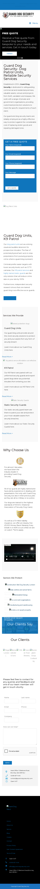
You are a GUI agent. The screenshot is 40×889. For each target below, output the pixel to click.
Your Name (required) (13, 145)
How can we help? (10, 727)
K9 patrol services (22, 270)
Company (8, 716)
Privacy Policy (11, 845)
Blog (8, 833)
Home (9, 821)
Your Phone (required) (13, 163)
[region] (20, 43)
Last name (25, 698)
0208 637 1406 (9, 4)
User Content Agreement (15, 849)
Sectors (9, 829)
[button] (18, 58)
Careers (9, 837)
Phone (24, 707)
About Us (10, 825)
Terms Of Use (11, 853)
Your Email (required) (13, 154)
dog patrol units (13, 244)
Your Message (10, 172)
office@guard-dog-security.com (19, 866)
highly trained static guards (14, 273)
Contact (9, 841)
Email (6, 707)
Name (6, 698)
